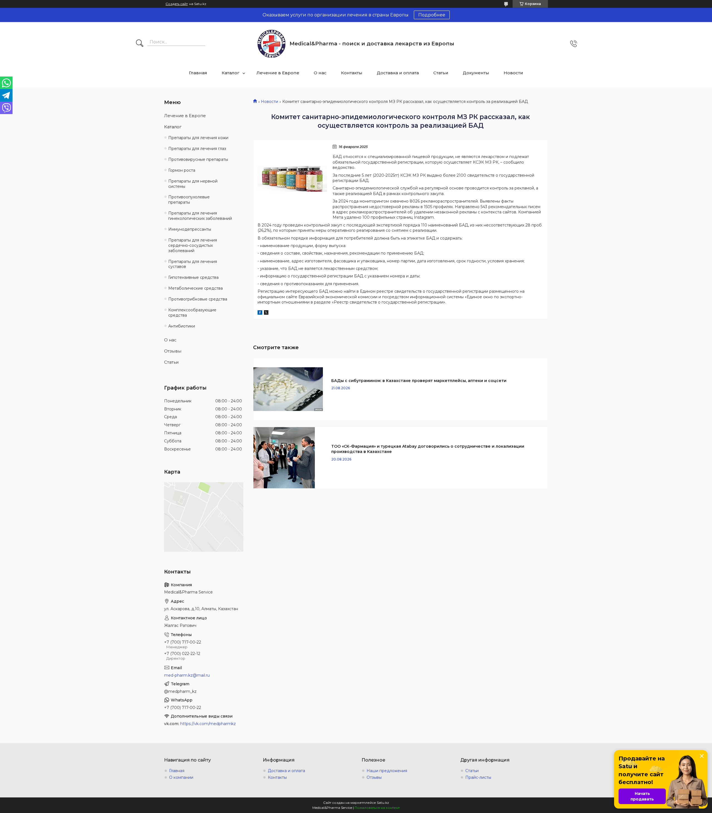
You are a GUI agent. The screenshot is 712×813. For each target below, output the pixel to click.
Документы (476, 72)
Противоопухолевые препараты (189, 199)
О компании (181, 777)
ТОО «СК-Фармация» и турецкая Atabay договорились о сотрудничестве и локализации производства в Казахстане (427, 449)
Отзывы (172, 351)
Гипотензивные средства (193, 277)
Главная (198, 72)
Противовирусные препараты (198, 159)
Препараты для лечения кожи (198, 137)
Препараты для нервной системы (192, 184)
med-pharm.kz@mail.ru (187, 675)
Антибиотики (181, 326)
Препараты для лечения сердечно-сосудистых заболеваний (192, 245)
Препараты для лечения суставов (192, 264)
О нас (320, 72)
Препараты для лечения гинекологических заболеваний (200, 216)
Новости (513, 72)
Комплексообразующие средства (192, 312)
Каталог (230, 72)
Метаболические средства (195, 288)
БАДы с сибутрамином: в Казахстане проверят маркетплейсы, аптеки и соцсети (418, 380)
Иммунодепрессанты (189, 229)
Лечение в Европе (277, 72)
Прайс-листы (478, 777)
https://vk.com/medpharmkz (208, 723)
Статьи (440, 72)
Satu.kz (383, 802)
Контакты (351, 72)
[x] (266, 313)
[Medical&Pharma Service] (271, 44)
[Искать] (140, 43)
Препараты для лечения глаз (197, 148)
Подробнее (431, 15)
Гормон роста (181, 170)
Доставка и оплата (398, 72)
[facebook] (260, 313)
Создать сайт (176, 4)
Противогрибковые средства (197, 299)
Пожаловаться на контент (377, 807)
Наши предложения (387, 770)
